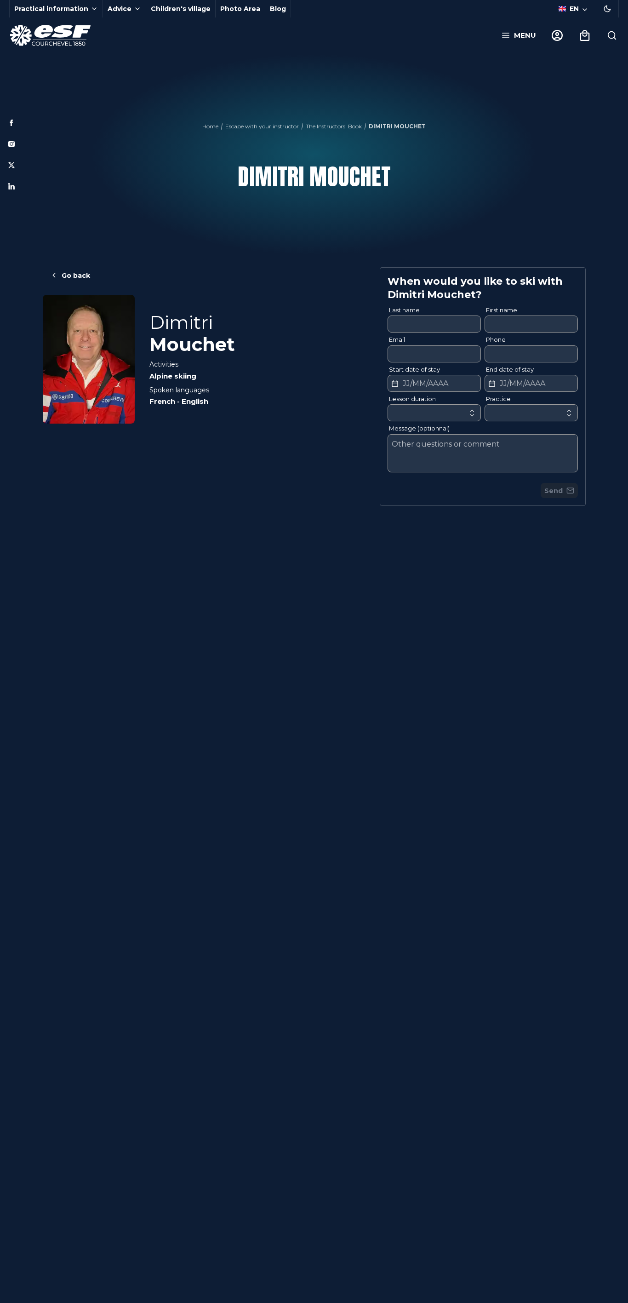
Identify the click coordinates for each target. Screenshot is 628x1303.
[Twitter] (11, 165)
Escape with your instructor (262, 126)
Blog (278, 9)
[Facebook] (11, 123)
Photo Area (240, 9)
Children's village (181, 9)
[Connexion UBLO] (9, 1297)
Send (553, 491)
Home (210, 126)
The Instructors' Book (334, 126)
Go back (76, 275)
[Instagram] (11, 144)
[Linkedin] (11, 186)
